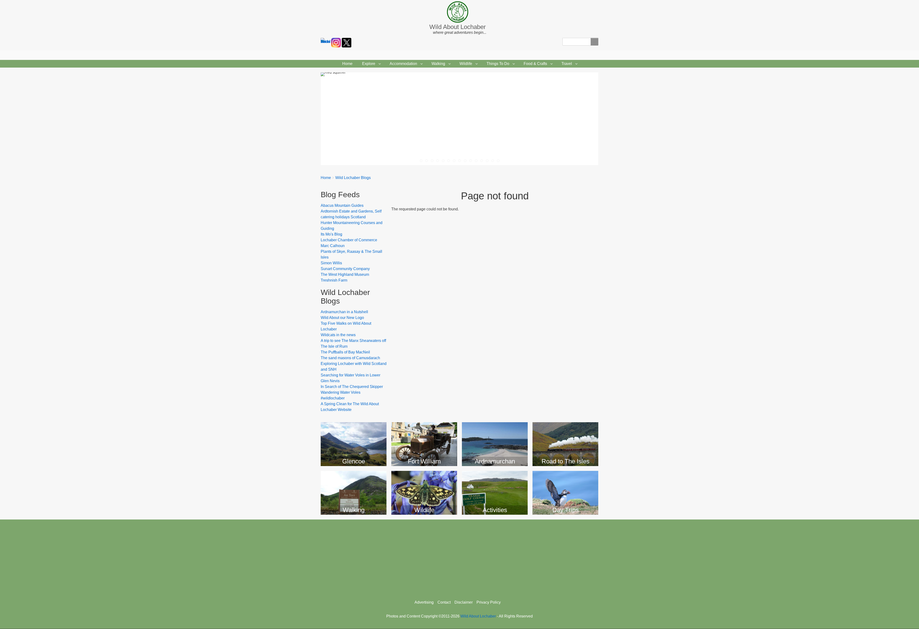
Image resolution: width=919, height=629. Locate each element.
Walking (438, 64)
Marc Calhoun (333, 246)
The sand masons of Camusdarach (350, 358)
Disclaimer (463, 602)
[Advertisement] (459, 557)
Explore (368, 64)
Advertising (424, 602)
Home (347, 64)
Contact (444, 602)
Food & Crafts (535, 64)
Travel (566, 64)
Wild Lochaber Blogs (353, 178)
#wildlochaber (333, 398)
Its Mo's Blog (331, 234)
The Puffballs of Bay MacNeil (345, 352)
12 (481, 160)
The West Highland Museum (345, 274)
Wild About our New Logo (342, 318)
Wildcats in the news (338, 335)
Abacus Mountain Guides (342, 205)
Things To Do (498, 64)
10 (470, 160)
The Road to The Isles (565, 426)
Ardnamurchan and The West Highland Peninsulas (495, 433)
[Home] (459, 12)
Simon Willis (331, 263)
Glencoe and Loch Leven (353, 430)
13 (487, 160)
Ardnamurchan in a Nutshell (344, 312)
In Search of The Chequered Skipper (352, 387)
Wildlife (466, 64)
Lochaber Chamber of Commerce (349, 240)
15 (498, 160)
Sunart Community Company (345, 269)
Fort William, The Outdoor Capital (424, 430)
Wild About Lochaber (457, 26)
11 (476, 160)
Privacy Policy (488, 602)
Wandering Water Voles (340, 392)
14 (492, 160)
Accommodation (403, 64)
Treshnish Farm (334, 280)
